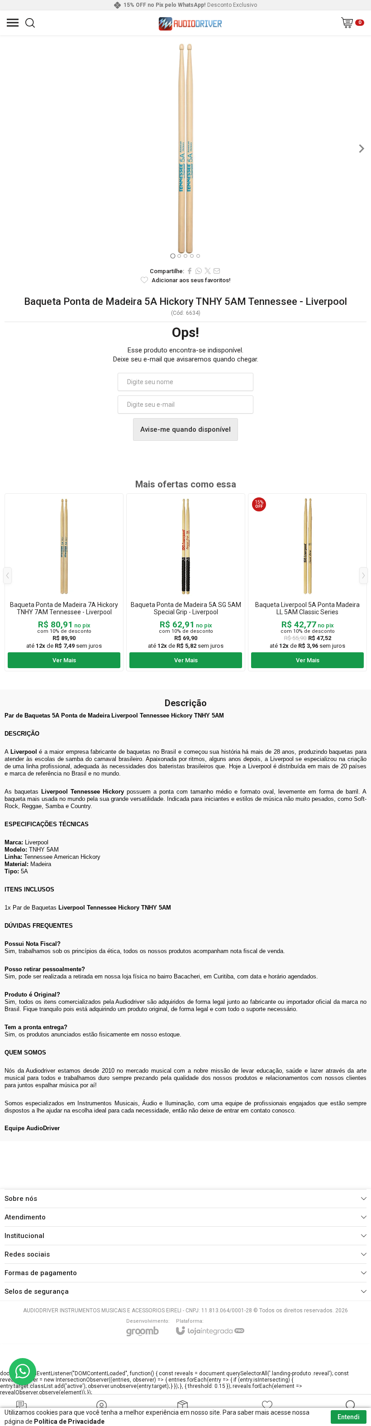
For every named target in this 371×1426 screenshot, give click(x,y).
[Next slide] (361, 148)
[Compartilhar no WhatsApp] (198, 271)
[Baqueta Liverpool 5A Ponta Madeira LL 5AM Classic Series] (307, 582)
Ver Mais (64, 660)
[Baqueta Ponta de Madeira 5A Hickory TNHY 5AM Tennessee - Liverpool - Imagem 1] (185, 148)
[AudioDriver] (190, 22)
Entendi (349, 1417)
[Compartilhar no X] (208, 271)
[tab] (172, 255)
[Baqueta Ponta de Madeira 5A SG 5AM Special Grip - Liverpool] (186, 582)
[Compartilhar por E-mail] (217, 271)
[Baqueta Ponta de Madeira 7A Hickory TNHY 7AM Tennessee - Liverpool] (64, 582)
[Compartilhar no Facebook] (189, 271)
